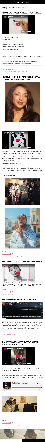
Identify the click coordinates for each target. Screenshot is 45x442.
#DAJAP (17, 71)
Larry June (23, 256)
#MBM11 (14, 71)
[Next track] (43, 440)
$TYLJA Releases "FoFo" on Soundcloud (19, 299)
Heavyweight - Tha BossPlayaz (9, 392)
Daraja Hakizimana (6, 71)
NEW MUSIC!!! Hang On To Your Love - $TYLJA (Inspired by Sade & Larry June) (21, 78)
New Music (11, 71)
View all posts (20, 8)
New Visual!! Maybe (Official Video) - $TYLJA (21, 13)
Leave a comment (6, 69)
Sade (26, 256)
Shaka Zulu (21, 71)
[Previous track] (40, 440)
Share (14, 69)
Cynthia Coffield (28, 71)
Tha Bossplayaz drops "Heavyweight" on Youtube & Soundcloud (20, 343)
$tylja (4, 256)
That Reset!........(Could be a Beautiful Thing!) (22, 261)
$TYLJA (3, 321)
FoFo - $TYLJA (7, 321)
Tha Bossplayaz (18, 425)
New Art (24, 71)
